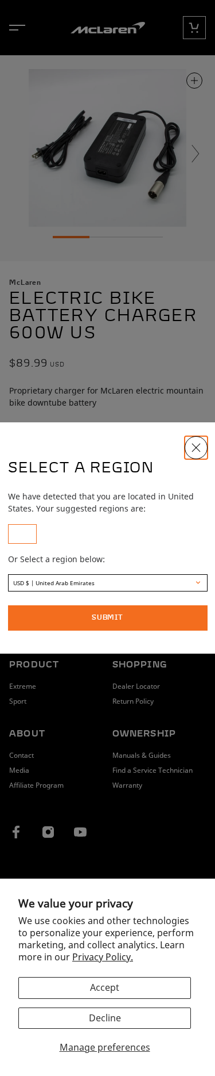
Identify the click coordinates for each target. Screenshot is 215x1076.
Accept (104, 987)
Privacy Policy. (102, 957)
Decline (105, 1018)
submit (107, 618)
